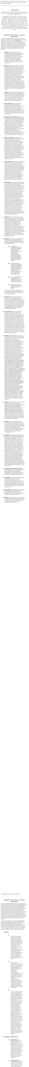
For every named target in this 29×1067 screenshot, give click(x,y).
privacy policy (7, 3)
